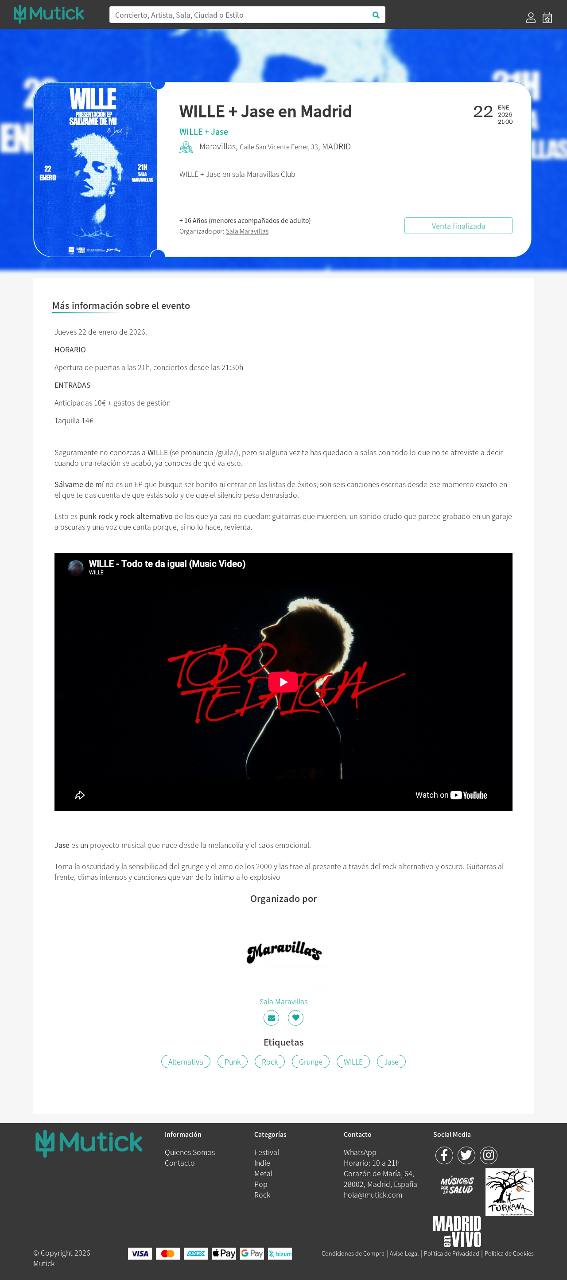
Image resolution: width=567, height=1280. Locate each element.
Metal (263, 1173)
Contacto (180, 1162)
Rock (270, 1061)
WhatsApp (360, 1152)
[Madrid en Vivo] (509, 1191)
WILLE (353, 1061)
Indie (262, 1162)
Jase (391, 1061)
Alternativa (185, 1061)
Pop (261, 1184)
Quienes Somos (190, 1152)
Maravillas (217, 146)
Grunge (310, 1061)
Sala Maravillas (247, 230)
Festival (266, 1152)
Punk (233, 1061)
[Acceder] (531, 17)
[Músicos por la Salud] (457, 1185)
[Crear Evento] (547, 17)
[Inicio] (56, 14)
